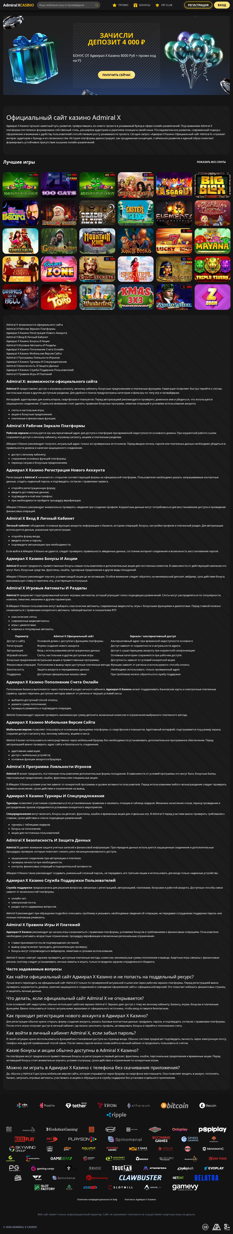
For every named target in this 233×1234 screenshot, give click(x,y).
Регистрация (198, 5)
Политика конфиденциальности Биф (97, 1199)
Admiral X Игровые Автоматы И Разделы (31, 345)
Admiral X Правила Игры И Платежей (29, 374)
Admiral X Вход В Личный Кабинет (27, 337)
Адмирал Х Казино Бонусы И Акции (28, 341)
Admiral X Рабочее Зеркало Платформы (30, 329)
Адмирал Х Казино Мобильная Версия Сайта (34, 353)
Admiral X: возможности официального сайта (34, 324)
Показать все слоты (211, 162)
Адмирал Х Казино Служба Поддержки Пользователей (40, 370)
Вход (222, 5)
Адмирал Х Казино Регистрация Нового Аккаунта (36, 333)
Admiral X (18, 5)
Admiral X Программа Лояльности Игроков (33, 357)
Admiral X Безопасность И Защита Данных (32, 366)
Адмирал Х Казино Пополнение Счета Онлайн (35, 349)
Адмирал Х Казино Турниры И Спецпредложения (36, 361)
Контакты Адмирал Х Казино (140, 1199)
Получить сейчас (116, 75)
